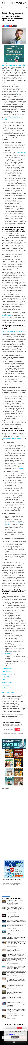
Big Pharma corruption (15, 695)
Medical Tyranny (18, 705)
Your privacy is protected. (7, 733)
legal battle (10, 705)
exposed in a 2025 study (9, 93)
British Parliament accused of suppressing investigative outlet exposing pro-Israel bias (16, 921)
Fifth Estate (10, 701)
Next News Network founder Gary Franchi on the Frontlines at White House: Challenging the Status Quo (16, 1004)
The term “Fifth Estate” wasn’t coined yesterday (14, 331)
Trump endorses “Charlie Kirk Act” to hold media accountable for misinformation (16, 955)
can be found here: (19, 468)
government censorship (8, 703)
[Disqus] (14, 807)
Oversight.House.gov (7, 674)
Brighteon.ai (8, 653)
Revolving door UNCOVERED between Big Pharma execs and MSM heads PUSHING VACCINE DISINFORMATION (16, 967)
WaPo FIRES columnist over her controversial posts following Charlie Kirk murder (16, 944)
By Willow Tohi (14, 928)
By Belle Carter (14, 940)
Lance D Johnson (11, 23)
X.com (3, 679)
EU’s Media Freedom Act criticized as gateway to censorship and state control (15, 998)
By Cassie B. (14, 988)
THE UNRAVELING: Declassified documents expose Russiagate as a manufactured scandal (16, 932)
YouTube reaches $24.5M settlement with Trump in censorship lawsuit (15, 915)
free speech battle (18, 701)
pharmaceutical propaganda (9, 708)
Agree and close (15, 1037)
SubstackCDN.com (6, 677)
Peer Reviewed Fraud (12, 706)
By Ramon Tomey (14, 917)
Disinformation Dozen (7, 700)
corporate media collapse (8, 698)
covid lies (17, 698)
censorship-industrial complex (13, 696)
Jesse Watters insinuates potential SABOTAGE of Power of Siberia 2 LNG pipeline (15, 961)
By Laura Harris (13, 1000)
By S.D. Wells (14, 970)
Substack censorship (16, 709)
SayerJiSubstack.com (7, 668)
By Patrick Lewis (14, 951)
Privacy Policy (12, 1034)
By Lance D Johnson (14, 904)
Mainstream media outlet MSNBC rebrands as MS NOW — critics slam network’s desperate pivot (16, 992)
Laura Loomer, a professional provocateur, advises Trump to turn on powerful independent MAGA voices (16, 902)
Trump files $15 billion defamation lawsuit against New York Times (16, 938)
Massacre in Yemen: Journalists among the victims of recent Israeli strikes (16, 950)
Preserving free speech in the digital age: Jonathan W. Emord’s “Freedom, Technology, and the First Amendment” (16, 1010)
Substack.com (5, 687)
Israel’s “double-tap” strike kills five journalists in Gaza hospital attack (15, 986)
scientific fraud (20, 708)
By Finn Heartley (14, 1006)
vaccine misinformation (14, 711)
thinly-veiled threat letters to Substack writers (13, 65)
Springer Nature (6, 709)
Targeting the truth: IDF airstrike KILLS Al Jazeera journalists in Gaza (15, 1016)
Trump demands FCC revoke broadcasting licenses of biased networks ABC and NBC (16, 973)
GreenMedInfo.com (7, 682)
